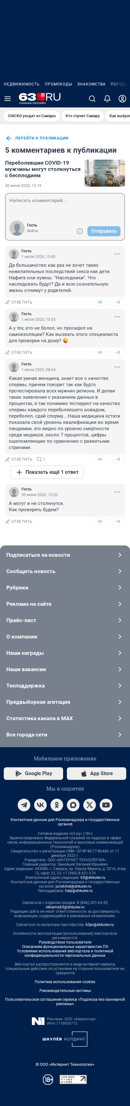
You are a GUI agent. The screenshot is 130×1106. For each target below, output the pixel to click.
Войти (32, 231)
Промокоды (58, 84)
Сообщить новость (30, 571)
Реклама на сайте (28, 604)
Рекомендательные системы (65, 990)
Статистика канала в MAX (39, 718)
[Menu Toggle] (7, 98)
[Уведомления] (107, 98)
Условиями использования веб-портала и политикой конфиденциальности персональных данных (65, 953)
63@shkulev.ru (92, 877)
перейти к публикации (41, 138)
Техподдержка (25, 685)
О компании (21, 636)
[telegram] (24, 805)
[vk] (40, 805)
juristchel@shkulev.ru (74, 886)
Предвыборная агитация (38, 702)
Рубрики (17, 587)
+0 (100, 302)
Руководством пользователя (65, 942)
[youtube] (106, 805)
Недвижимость (22, 84)
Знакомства (91, 84)
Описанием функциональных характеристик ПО (65, 946)
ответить (22, 302)
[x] (89, 805)
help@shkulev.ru (79, 891)
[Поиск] (92, 98)
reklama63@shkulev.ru (65, 907)
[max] (73, 805)
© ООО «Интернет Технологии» (65, 1064)
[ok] (56, 805)
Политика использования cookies (65, 982)
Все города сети (26, 734)
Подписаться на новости (38, 555)
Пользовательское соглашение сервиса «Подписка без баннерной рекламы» (65, 1001)
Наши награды (25, 653)
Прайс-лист (21, 620)
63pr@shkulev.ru (100, 925)
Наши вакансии (26, 669)
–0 (117, 302)
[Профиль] (122, 98)
